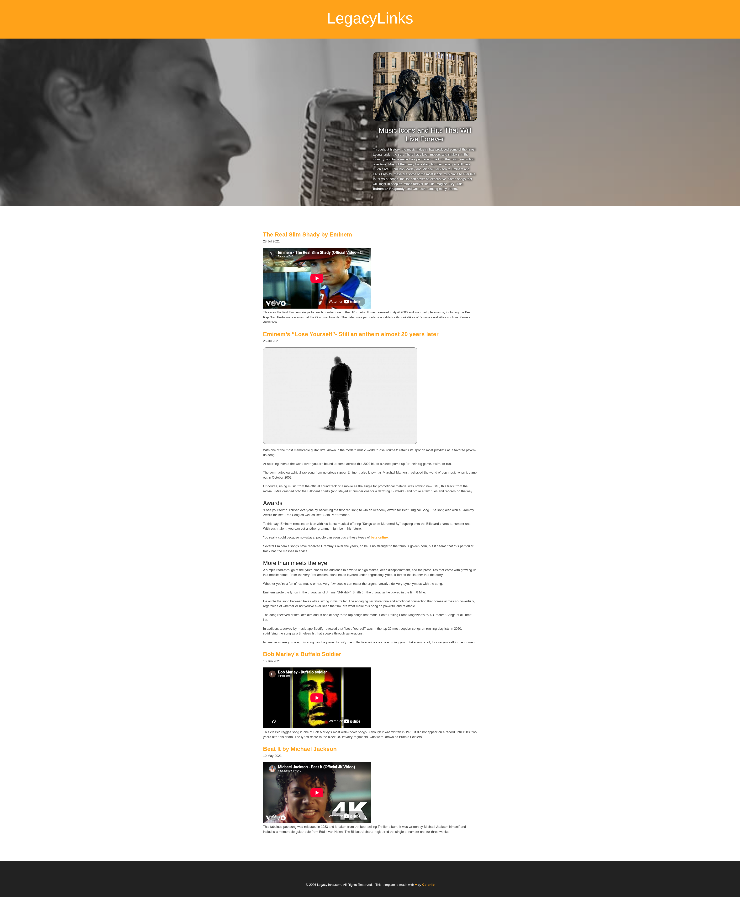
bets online (379, 537)
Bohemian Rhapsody (388, 189)
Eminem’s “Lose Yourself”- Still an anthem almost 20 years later (351, 334)
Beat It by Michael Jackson (300, 749)
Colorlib (428, 885)
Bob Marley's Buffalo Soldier (302, 654)
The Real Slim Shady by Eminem (307, 234)
